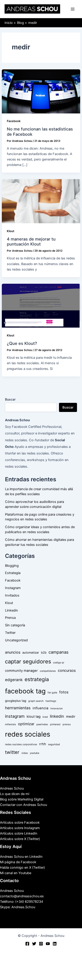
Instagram (13, 588)
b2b (43, 652)
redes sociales (27, 734)
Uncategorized (16, 640)
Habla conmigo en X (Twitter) (22, 867)
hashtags (51, 701)
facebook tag (25, 691)
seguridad (54, 744)
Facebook (13, 121)
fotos (63, 692)
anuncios (12, 652)
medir (70, 717)
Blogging (12, 566)
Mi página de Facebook (18, 862)
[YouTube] (48, 944)
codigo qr (58, 662)
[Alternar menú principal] (72, 9)
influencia (40, 708)
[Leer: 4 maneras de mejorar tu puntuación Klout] (41, 201)
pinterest (55, 724)
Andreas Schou (12, 788)
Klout (10, 231)
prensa (67, 724)
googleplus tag (15, 700)
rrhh (42, 744)
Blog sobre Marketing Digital (21, 799)
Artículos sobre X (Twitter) (20, 839)
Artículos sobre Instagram (20, 828)
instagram (15, 716)
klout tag (34, 717)
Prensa (10, 618)
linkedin (57, 716)
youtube (34, 753)
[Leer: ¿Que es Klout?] (41, 305)
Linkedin (11, 610)
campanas (59, 652)
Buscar (10, 399)
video (24, 753)
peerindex (42, 724)
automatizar (30, 652)
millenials (10, 724)
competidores (48, 671)
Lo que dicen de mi (14, 794)
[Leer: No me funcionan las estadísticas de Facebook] (41, 91)
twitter (12, 752)
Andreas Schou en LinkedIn (21, 857)
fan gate (52, 692)
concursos (67, 670)
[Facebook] (27, 944)
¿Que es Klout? (22, 343)
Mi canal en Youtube (15, 873)
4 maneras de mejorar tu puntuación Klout (31, 241)
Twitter (10, 633)
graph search (36, 701)
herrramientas (18, 707)
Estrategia (12, 573)
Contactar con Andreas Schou (23, 805)
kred (45, 716)
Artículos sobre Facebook (20, 822)
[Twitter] (34, 944)
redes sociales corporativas (21, 744)
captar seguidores (28, 661)
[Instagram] (41, 944)
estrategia (37, 679)
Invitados (12, 595)
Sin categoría (15, 625)
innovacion (56, 708)
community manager (21, 671)
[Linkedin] (55, 944)
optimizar (26, 724)
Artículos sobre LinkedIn (18, 833)
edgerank (14, 679)
